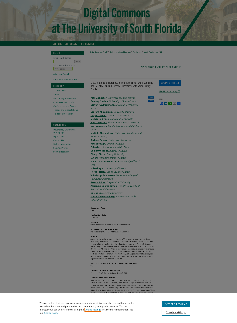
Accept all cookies (176, 304)
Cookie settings (93, 309)
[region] (118, 308)
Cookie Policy (51, 312)
